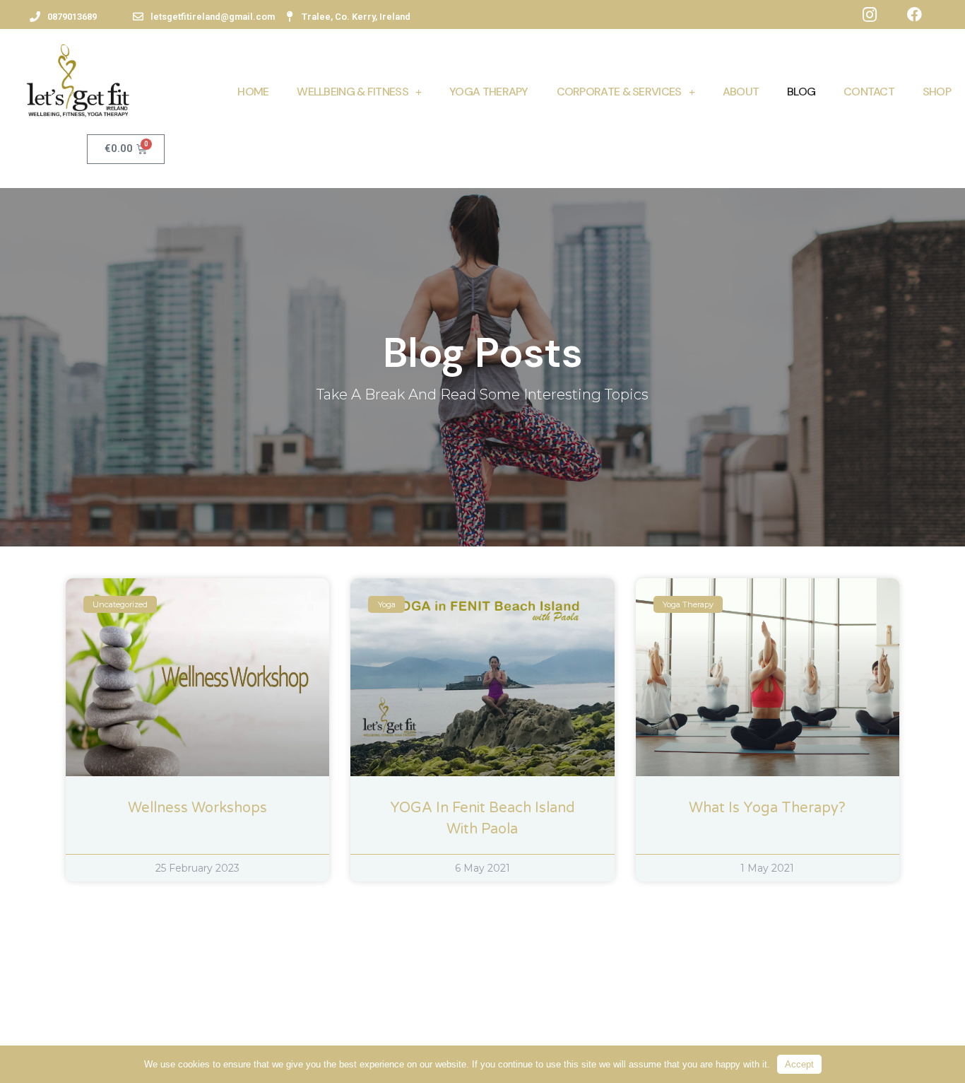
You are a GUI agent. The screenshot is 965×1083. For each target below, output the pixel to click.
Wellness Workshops (197, 808)
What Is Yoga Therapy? (767, 808)
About (741, 91)
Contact (868, 91)
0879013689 (72, 16)
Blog (801, 91)
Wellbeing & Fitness (352, 91)
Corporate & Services (619, 91)
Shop (937, 91)
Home (252, 91)
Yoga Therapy (488, 91)
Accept (799, 1064)
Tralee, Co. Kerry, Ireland (356, 16)
